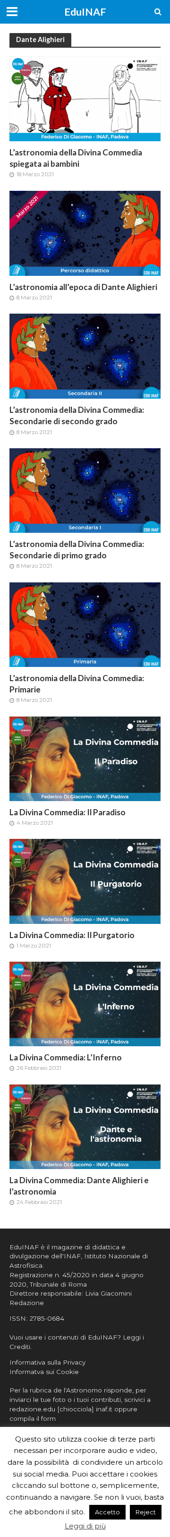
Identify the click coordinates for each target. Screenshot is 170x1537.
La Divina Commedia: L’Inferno (65, 1057)
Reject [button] (146, 1512)
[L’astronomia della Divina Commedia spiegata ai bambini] (85, 98)
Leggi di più (85, 1525)
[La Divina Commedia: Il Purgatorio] (85, 880)
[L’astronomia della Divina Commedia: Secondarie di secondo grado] (85, 355)
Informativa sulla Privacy (47, 1362)
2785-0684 (46, 1318)
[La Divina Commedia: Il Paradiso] (85, 757)
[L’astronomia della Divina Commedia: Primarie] (85, 623)
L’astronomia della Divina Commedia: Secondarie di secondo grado (76, 415)
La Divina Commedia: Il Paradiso (67, 812)
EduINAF (85, 12)
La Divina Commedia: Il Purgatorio (72, 935)
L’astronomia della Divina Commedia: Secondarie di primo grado (76, 549)
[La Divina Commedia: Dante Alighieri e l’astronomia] (85, 1125)
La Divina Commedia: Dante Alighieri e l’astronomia (79, 1185)
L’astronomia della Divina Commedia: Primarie (76, 683)
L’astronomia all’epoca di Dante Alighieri (83, 287)
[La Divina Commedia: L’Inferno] (85, 1003)
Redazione (26, 1302)
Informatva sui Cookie (44, 1371)
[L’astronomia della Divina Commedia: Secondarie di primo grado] (85, 489)
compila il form (32, 1418)
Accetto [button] (107, 1512)
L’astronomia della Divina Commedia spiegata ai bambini (75, 158)
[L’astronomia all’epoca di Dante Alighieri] (85, 232)
